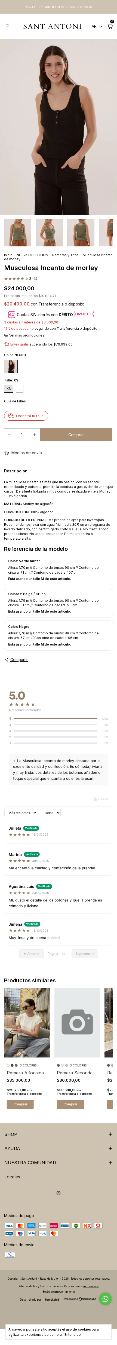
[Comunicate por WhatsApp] (105, 1299)
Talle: (11, 380)
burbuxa (103, 798)
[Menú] (8, 27)
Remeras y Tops (65, 255)
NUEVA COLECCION (32, 255)
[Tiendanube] (80, 1299)
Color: (15, 355)
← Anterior (31, 954)
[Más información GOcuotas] (84, 314)
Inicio (8, 255)
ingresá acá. (91, 1286)
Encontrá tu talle (30, 416)
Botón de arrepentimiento (58, 1291)
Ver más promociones (26, 335)
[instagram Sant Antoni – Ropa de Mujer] (58, 1193)
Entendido (72, 1334)
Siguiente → (85, 954)
